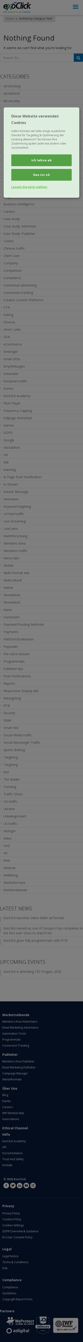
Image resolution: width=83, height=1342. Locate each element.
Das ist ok (41, 175)
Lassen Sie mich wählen (29, 187)
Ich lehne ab (41, 160)
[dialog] (41, 152)
